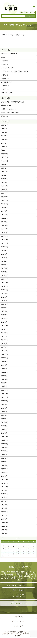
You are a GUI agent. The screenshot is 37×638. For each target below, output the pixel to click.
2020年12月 (4, 354)
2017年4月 (4, 508)
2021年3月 (4, 347)
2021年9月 (4, 329)
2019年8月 (4, 408)
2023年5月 (4, 265)
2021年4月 (4, 343)
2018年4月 (4, 465)
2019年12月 (4, 393)
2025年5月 (4, 179)
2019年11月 (4, 397)
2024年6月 (4, 218)
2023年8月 (4, 254)
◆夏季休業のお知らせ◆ (8, 109)
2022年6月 (4, 304)
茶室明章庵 (4, 64)
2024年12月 (4, 197)
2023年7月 (4, 257)
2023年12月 (4, 239)
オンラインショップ (7, 68)
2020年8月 (4, 365)
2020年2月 (4, 386)
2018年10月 (4, 444)
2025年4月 (4, 182)
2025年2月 (4, 189)
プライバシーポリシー (8, 93)
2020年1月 (4, 390)
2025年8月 (4, 168)
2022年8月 (4, 297)
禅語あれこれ (5, 78)
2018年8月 (4, 451)
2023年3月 (4, 272)
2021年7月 (4, 336)
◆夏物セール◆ (6, 105)
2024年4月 (4, 225)
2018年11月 (4, 440)
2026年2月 (4, 146)
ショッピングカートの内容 (9, 53)
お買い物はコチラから (27, 12)
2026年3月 (4, 143)
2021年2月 (4, 350)
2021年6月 (4, 340)
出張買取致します (6, 82)
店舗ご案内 (4, 60)
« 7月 (2, 538)
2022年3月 (4, 315)
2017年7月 (4, 497)
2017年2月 (4, 515)
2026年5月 (4, 136)
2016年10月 (4, 526)
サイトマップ (5, 85)
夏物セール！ (5, 116)
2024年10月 (4, 204)
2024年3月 (4, 229)
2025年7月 (4, 171)
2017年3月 (4, 512)
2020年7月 (4, 368)
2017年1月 (4, 519)
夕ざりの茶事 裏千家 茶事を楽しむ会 (12, 102)
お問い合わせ (5, 89)
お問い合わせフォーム (18, 603)
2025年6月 (4, 175)
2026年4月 (4, 139)
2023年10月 (4, 247)
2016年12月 (4, 522)
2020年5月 (4, 376)
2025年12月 (4, 154)
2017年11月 (4, 483)
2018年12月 (4, 436)
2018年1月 (4, 476)
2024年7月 (4, 214)
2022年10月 (4, 290)
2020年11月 (4, 358)
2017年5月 (4, 504)
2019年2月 (4, 429)
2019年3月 (4, 426)
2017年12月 (4, 479)
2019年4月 (4, 422)
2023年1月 (4, 279)
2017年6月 (4, 501)
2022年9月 (4, 293)
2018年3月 (4, 469)
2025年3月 (4, 186)
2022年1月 (4, 322)
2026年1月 (4, 150)
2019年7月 (4, 411)
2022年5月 (4, 308)
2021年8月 (4, 333)
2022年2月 (4, 318)
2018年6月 (4, 458)
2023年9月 (4, 250)
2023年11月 (4, 243)
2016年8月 (4, 533)
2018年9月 (4, 447)
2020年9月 (4, 361)
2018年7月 (4, 454)
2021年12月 (4, 325)
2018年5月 (4, 462)
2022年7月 (4, 300)
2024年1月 (4, 236)
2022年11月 (4, 286)
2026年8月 (4, 125)
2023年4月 (4, 268)
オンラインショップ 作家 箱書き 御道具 (14, 71)
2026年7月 (4, 128)
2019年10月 (4, 401)
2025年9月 (4, 164)
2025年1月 (4, 193)
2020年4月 (4, 379)
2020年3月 (4, 383)
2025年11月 (4, 157)
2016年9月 (4, 530)
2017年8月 (4, 494)
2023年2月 (4, 275)
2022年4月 (4, 311)
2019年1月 (4, 433)
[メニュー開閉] (34, 7)
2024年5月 (4, 222)
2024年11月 (4, 200)
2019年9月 (4, 404)
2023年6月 (4, 261)
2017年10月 (4, 487)
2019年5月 (4, 419)
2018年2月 (4, 472)
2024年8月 (4, 211)
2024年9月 (4, 207)
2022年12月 (4, 282)
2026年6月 (4, 132)
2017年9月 (4, 490)
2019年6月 (4, 415)
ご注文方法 (4, 75)
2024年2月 (4, 232)
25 (13, 553)
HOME (3, 35)
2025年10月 (4, 161)
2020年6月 (4, 372)
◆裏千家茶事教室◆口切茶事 (10, 112)
